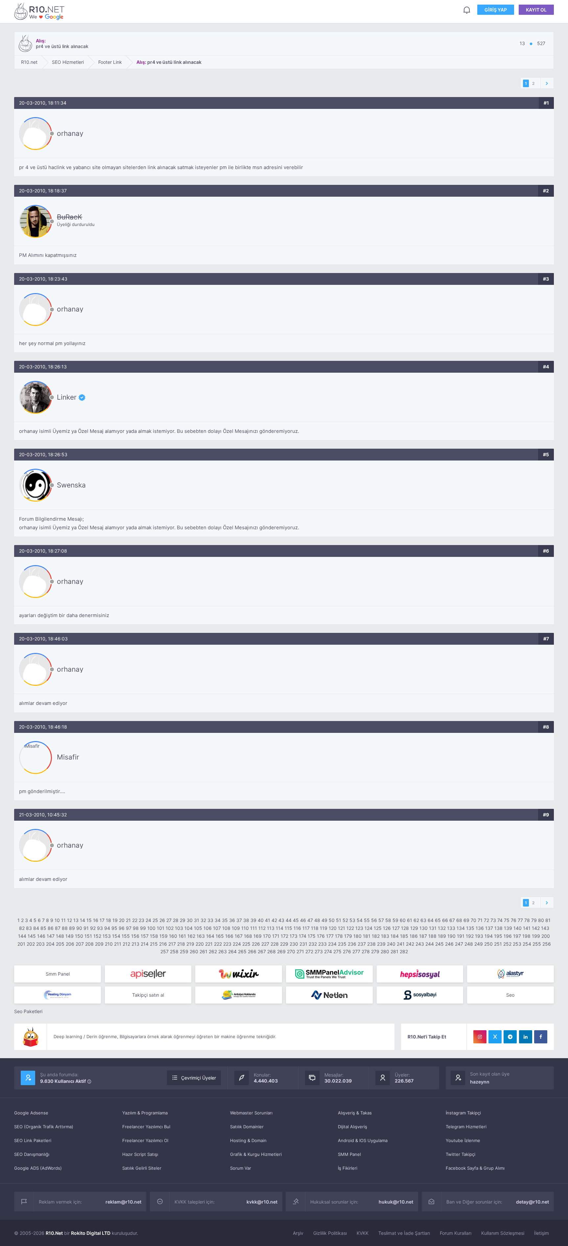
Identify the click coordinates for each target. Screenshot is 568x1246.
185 (404, 936)
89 (72, 928)
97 (128, 928)
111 (253, 928)
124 (368, 928)
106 (207, 928)
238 (371, 944)
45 (296, 920)
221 (209, 944)
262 (213, 951)
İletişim (541, 1233)
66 (445, 920)
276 (347, 951)
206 (70, 944)
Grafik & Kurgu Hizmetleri (256, 1154)
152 (97, 936)
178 (339, 936)
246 (449, 944)
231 (303, 944)
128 (405, 928)
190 (451, 936)
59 (395, 920)
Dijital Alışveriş (352, 1126)
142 (536, 928)
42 (274, 920)
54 (360, 920)
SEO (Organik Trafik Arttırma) (43, 1126)
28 (175, 920)
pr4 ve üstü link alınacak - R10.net (40, 11)
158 (154, 936)
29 (182, 920)
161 (182, 936)
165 (220, 936)
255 (536, 944)
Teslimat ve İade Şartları (404, 1233)
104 (188, 928)
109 (236, 928)
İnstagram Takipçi (463, 1112)
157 (145, 936)
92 (93, 928)
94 (107, 928)
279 (375, 951)
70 (473, 920)
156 (135, 936)
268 (271, 951)
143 (545, 928)
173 (293, 936)
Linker (67, 397)
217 (172, 944)
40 (261, 920)
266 (252, 951)
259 (184, 951)
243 (419, 944)
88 (65, 928)
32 (203, 920)
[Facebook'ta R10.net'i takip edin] (540, 1036)
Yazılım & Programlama (145, 1112)
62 (416, 920)
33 (210, 920)
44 (289, 920)
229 (284, 944)
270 (291, 951)
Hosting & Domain (248, 1140)
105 (198, 928)
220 (200, 944)
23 (141, 920)
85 (43, 928)
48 (317, 920)
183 (385, 936)
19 (115, 920)
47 (310, 920)
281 (394, 951)
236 (352, 944)
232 (313, 944)
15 (89, 920)
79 (534, 920)
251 (498, 944)
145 (32, 936)
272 (309, 951)
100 (151, 928)
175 (312, 936)
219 (190, 944)
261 (203, 951)
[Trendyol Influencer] (238, 974)
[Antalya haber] (238, 995)
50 (332, 920)
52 (345, 920)
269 (281, 951)
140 (517, 928)
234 (332, 944)
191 (460, 936)
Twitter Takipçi (460, 1154)
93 (100, 928)
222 (218, 944)
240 (391, 944)
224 (237, 944)
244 (429, 944)
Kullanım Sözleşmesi (502, 1233)
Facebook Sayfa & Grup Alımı (475, 1168)
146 (41, 936)
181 (366, 936)
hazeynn (479, 1081)
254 (527, 944)
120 (333, 928)
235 (342, 944)
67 (452, 920)
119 (323, 928)
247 (459, 944)
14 (82, 920)
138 (498, 928)
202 (31, 944)
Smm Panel (58, 974)
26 (162, 920)
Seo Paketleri (28, 1011)
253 (517, 944)
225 (246, 944)
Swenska (71, 485)
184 (394, 936)
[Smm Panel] (148, 974)
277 (356, 951)
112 (262, 928)
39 (253, 920)
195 (498, 936)
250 (488, 944)
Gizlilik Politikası (330, 1233)
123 (359, 928)
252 (507, 944)
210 (109, 944)
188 (432, 936)
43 (281, 920)
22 (134, 920)
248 (468, 944)
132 (442, 928)
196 (508, 936)
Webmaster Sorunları (251, 1112)
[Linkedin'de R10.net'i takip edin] (525, 1036)
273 (319, 951)
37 (239, 920)
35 (225, 920)
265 (242, 951)
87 (57, 928)
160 (173, 936)
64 (431, 920)
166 (229, 936)
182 (376, 936)
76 (513, 920)
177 (330, 936)
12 (69, 920)
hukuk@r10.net (396, 1202)
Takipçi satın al (148, 995)
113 (270, 928)
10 (57, 920)
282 (404, 951)
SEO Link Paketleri (32, 1140)
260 (194, 951)
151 (88, 936)
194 (489, 936)
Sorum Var (240, 1168)
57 (381, 920)
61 (409, 920)
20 (122, 920)
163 (201, 936)
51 (338, 920)
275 (337, 951)
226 (256, 944)
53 (352, 920)
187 (423, 936)
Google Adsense (31, 1112)
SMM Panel (349, 1154)
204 (50, 944)
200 (545, 936)
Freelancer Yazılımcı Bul (146, 1126)
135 (470, 928)
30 (190, 920)
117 (306, 928)
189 (442, 936)
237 (362, 944)
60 (403, 920)
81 (548, 920)
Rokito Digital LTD (90, 1233)
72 (486, 920)
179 (348, 936)
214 (145, 944)
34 (218, 920)
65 (438, 920)
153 (107, 936)
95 (114, 928)
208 (89, 944)
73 (493, 920)
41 (267, 920)
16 (95, 920)
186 (414, 936)
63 (423, 920)
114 (279, 928)
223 (227, 944)
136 (480, 928)
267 (262, 951)
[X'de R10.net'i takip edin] (495, 1036)
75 (506, 920)
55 (367, 920)
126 (387, 928)
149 (69, 936)
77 (520, 920)
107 (217, 928)
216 (163, 944)
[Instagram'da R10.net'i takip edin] (479, 1036)
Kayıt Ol (536, 9)
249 (478, 944)
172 (284, 936)
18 (108, 920)
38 (246, 920)
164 (210, 936)
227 (265, 944)
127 (396, 928)
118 (315, 928)
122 (350, 928)
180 (357, 936)
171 (275, 936)
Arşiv (298, 1233)
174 (302, 936)
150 (79, 936)
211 (117, 944)
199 (536, 936)
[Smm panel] (329, 974)
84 (36, 928)
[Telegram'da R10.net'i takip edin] (510, 1036)
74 (500, 920)
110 (245, 928)
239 (381, 944)
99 (143, 928)
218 (181, 944)
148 (60, 936)
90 (79, 928)
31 (196, 920)
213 (135, 944)
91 (86, 928)
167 (239, 936)
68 (459, 920)
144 (22, 936)
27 (169, 920)
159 (163, 936)
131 (433, 928)
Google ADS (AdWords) (38, 1168)
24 (148, 920)
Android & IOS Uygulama (363, 1140)
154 (116, 936)
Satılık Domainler (247, 1126)
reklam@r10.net (123, 1202)
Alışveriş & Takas (355, 1112)
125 (378, 928)
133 (451, 928)
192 (470, 936)
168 (248, 936)
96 (122, 928)
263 (222, 951)
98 (136, 928)
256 (546, 944)
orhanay (70, 133)
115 (288, 928)
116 (297, 928)
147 (51, 936)
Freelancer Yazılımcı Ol (145, 1140)
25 (155, 920)
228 (275, 944)
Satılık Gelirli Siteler (141, 1168)
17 (102, 920)
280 (385, 951)
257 (164, 951)
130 (423, 928)
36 (232, 920)
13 (76, 920)
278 (366, 951)
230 (294, 944)
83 (29, 928)
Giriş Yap (496, 9)
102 (170, 928)
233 (322, 944)
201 (21, 944)
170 (267, 936)
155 (126, 936)
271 (300, 951)
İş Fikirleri (347, 1168)
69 (466, 920)
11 (63, 920)
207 (80, 944)
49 (324, 920)
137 (489, 928)
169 (257, 936)
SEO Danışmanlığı (31, 1154)
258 (174, 951)
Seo (510, 995)
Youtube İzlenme (463, 1140)
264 (232, 951)
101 (160, 928)
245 (439, 944)
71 (480, 920)
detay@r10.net (532, 1202)
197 (517, 936)
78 (527, 920)
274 (328, 951)
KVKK (362, 1233)
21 (128, 920)
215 (154, 944)
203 (40, 944)
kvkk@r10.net (262, 1202)
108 (226, 928)
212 (126, 944)
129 (414, 928)
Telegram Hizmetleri (466, 1126)
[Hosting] (510, 974)
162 (191, 936)
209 (99, 944)
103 (179, 928)
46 (303, 920)
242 (410, 944)
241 (401, 944)
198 (526, 936)
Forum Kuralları (455, 1233)
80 (541, 920)
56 (374, 920)
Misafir (68, 757)
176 (321, 936)
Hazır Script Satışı (140, 1154)
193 (479, 936)
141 (527, 928)
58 (388, 920)
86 (51, 928)
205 (60, 944)
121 (341, 928)
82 (22, 928)
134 (461, 928)
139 (508, 928)
